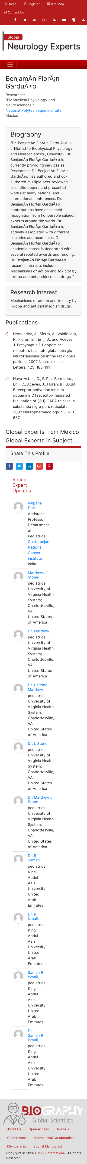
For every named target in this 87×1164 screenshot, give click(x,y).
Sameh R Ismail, (35, 974)
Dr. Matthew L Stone (40, 799)
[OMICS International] (43, 1113)
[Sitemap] (83, 19)
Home (11, 4)
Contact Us (15, 12)
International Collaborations (54, 1138)
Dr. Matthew (38, 631)
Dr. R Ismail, (33, 916)
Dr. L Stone (37, 743)
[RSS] (54, 19)
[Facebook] (15, 19)
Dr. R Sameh (34, 857)
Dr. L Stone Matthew (37, 687)
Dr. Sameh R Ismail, (35, 1035)
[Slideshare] (73, 19)
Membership (16, 1146)
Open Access (39, 1129)
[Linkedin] (34, 19)
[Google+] (44, 19)
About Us (14, 1129)
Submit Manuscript (47, 1146)
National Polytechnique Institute (33, 110)
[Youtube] (64, 19)
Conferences (16, 1138)
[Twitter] (25, 19)
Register (33, 4)
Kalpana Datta (35, 505)
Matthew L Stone (37, 574)
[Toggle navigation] (10, 64)
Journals (62, 1129)
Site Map (57, 4)
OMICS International (50, 1153)
